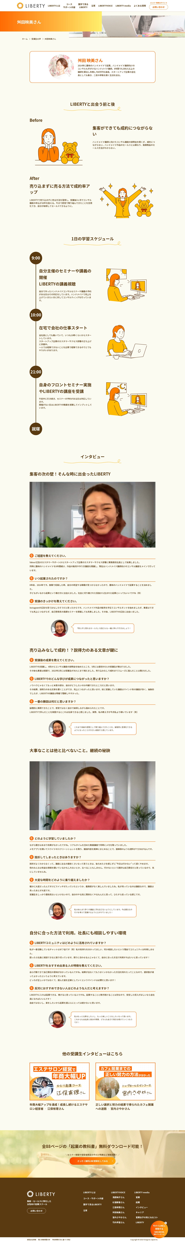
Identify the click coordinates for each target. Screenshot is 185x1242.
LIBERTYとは (89, 1192)
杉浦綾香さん (119, 1202)
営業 (138, 1197)
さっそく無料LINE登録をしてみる (92, 1160)
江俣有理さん (119, 1207)
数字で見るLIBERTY (92, 1204)
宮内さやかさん (120, 1217)
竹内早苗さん (119, 1222)
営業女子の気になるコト (147, 1217)
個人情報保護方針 (44, 1239)
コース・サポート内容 (93, 1198)
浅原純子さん (119, 1197)
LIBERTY (140, 1222)
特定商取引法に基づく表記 (61, 1239)
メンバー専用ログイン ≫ (158, 3)
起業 (138, 1202)
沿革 (85, 1210)
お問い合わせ (159, 7)
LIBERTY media (142, 1192)
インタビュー (142, 1207)
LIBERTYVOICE (118, 1192)
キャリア (140, 1212)
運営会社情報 (31, 1239)
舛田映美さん (119, 1212)
